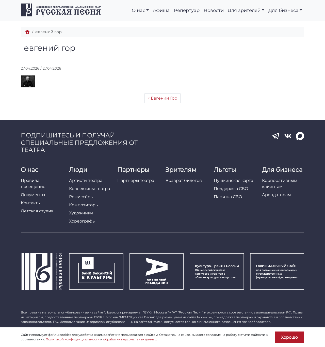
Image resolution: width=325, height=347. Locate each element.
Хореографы (82, 221)
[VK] (288, 136)
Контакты (31, 202)
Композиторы (84, 204)
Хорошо (289, 337)
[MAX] (300, 136)
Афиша (161, 10)
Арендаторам (276, 194)
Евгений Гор (164, 98)
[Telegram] (276, 136)
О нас (138, 10)
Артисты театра (85, 180)
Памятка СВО (228, 196)
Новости (214, 10)
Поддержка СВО (231, 188)
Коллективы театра (89, 188)
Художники (81, 213)
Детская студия (37, 211)
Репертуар (187, 10)
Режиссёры (81, 196)
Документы (33, 194)
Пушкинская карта (233, 180)
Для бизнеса (283, 10)
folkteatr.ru (111, 312)
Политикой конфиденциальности (73, 339)
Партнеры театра (135, 180)
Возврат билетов (184, 180)
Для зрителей (244, 10)
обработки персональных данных (130, 339)
